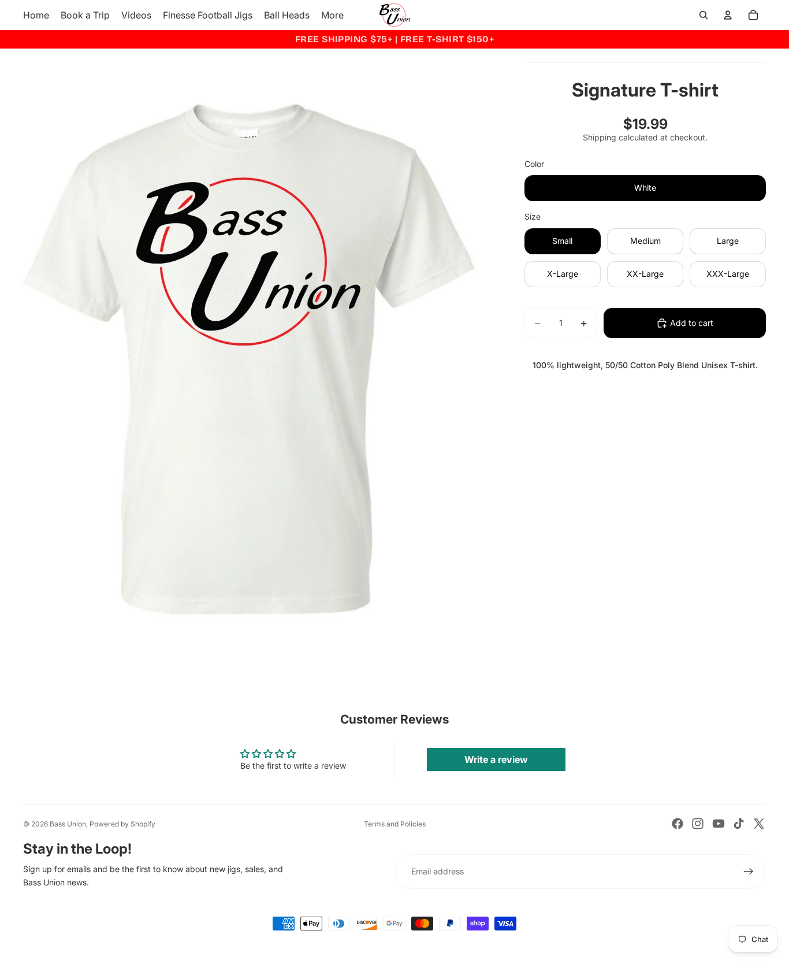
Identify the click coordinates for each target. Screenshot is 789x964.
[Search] (703, 15)
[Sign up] (748, 871)
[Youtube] (718, 823)
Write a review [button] (496, 759)
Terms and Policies (395, 824)
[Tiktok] (739, 823)
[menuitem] (332, 15)
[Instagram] (698, 823)
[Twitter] (759, 823)
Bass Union (68, 824)
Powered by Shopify (122, 824)
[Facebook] (677, 823)
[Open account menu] (727, 15)
